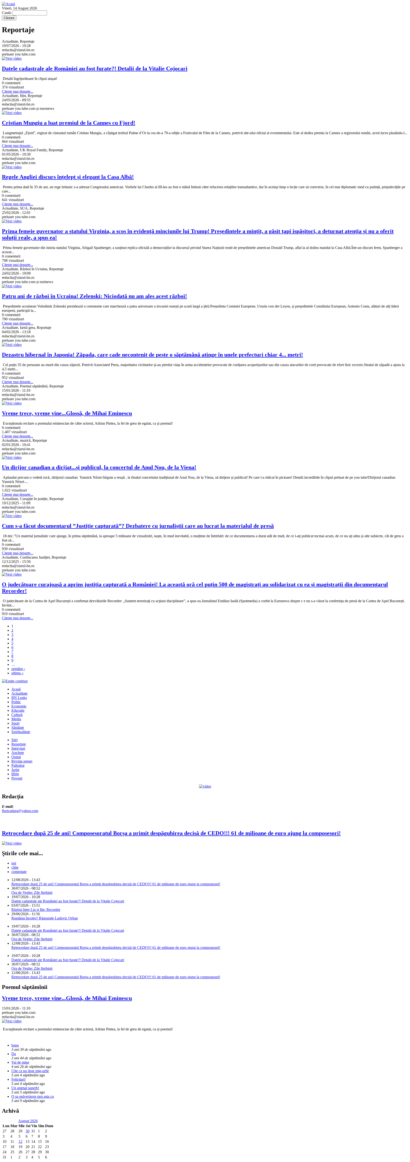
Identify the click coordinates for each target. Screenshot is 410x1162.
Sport (15, 723)
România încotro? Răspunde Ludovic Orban (44, 918)
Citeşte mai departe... (17, 91)
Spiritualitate (20, 732)
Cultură (17, 715)
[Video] (205, 786)
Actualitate (19, 693)
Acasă (16, 689)
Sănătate (17, 728)
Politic (16, 702)
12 (20, 1141)
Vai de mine (20, 1062)
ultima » (17, 673)
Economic (19, 706)
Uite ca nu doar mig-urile (30, 1071)
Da (13, 1054)
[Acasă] (8, 4)
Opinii (16, 757)
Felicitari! (18, 1079)
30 (27, 1131)
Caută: (7, 13)
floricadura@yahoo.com (20, 811)
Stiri (14, 740)
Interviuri (18, 748)
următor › (18, 669)
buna (15, 1045)
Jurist (15, 770)
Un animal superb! (25, 1088)
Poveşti (16, 778)
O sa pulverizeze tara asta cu (32, 1096)
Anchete (17, 753)
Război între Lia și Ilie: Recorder (35, 910)
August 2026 (28, 1121)
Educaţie (17, 710)
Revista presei (21, 761)
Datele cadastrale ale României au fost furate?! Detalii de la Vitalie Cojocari (67, 901)
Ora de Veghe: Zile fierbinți (31, 893)
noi (13, 863)
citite (15, 867)
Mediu (16, 719)
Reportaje (18, 744)
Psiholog (17, 765)
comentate (19, 872)
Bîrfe (15, 774)
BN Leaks (19, 698)
